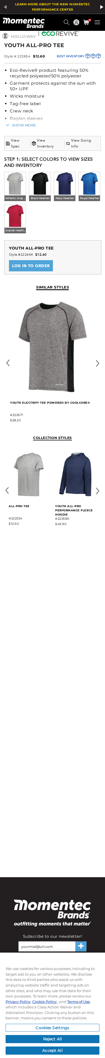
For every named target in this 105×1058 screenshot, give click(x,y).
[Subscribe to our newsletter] (81, 946)
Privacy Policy (18, 1001)
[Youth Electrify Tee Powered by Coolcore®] (53, 392)
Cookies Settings (52, 1027)
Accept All (52, 1050)
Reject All (52, 1038)
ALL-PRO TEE (19, 506)
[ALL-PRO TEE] (29, 495)
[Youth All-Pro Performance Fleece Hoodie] (75, 495)
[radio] (15, 187)
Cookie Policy (44, 1001)
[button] (67, 24)
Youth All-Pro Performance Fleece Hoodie (74, 510)
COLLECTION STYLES (52, 438)
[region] (52, 1005)
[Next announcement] (101, 7)
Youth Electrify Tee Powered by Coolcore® (50, 403)
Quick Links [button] (77, 25)
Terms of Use (78, 1001)
